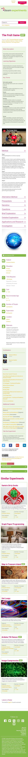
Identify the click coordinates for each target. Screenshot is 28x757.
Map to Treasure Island (13, 564)
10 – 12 (8, 300)
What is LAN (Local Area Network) (10, 412)
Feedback (23, 733)
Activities (22, 4)
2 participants (18, 513)
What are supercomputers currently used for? (13, 418)
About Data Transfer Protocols (10, 374)
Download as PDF (9, 255)
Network (12, 40)
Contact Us (23, 734)
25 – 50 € (17, 650)
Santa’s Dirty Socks (10, 485)
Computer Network (14, 39)
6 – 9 (7, 298)
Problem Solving (18, 40)
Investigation (7, 226)
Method (5, 151)
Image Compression (12, 661)
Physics (3, 649)
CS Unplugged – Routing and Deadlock (11, 383)
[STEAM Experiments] (14, 9)
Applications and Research (12, 222)
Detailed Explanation (10, 217)
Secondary (8, 270)
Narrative (5, 205)
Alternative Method (9, 197)
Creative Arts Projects (7, 626)
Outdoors (8, 321)
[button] (4, 137)
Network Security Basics (8, 385)
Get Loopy (6, 598)
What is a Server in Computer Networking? (12, 408)
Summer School (13, 1)
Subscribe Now (6, 467)
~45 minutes (4, 591)
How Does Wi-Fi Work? (8, 416)
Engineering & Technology (7, 648)
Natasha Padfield (13, 360)
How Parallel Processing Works (10, 424)
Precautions (7, 201)
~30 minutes (9, 279)
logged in (10, 702)
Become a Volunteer (21, 730)
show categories (5, 25)
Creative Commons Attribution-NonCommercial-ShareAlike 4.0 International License (13, 458)
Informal (8, 272)
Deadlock (8, 40)
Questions (6, 209)
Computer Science (10, 262)
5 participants (9, 306)
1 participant (17, 553)
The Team (23, 729)
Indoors (8, 319)
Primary (8, 268)
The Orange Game (15, 42)
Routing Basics (6, 387)
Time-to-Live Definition (8, 401)
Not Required (9, 313)
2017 (8, 39)
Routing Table (6, 389)
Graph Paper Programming (13, 524)
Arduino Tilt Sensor (11, 637)
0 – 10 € (8, 291)
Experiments (22, 2)
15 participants (18, 587)
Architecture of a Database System (11, 422)
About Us (24, 727)
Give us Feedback (7, 471)
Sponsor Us (23, 732)
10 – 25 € (17, 591)
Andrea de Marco (13, 354)
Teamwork (8, 42)
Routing (3, 42)
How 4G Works (6, 414)
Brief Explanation (9, 213)
